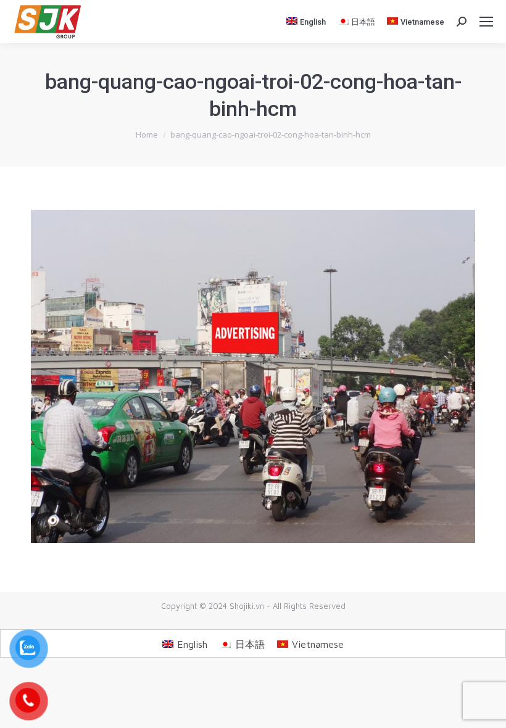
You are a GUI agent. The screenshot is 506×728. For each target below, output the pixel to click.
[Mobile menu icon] (486, 21)
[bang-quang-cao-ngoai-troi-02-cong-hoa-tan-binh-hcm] (253, 376)
